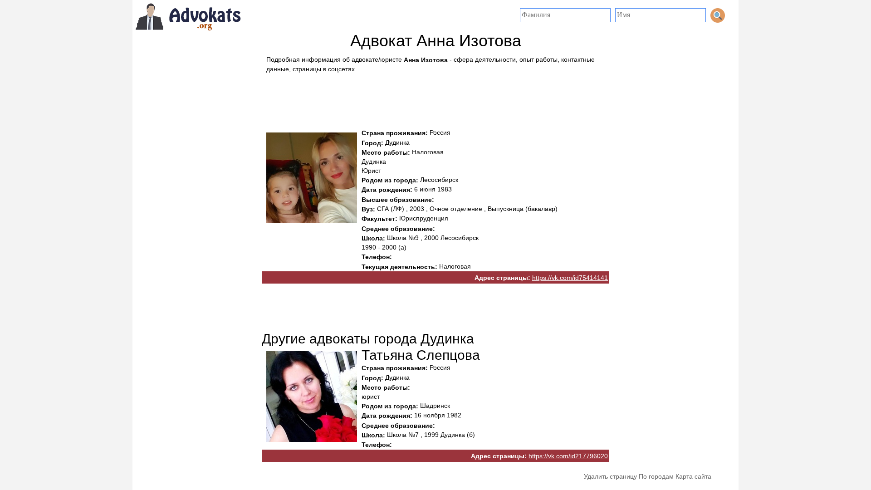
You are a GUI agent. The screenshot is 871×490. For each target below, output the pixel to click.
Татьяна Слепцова (421, 355)
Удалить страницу (610, 476)
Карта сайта (693, 476)
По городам (656, 476)
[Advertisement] (435, 98)
